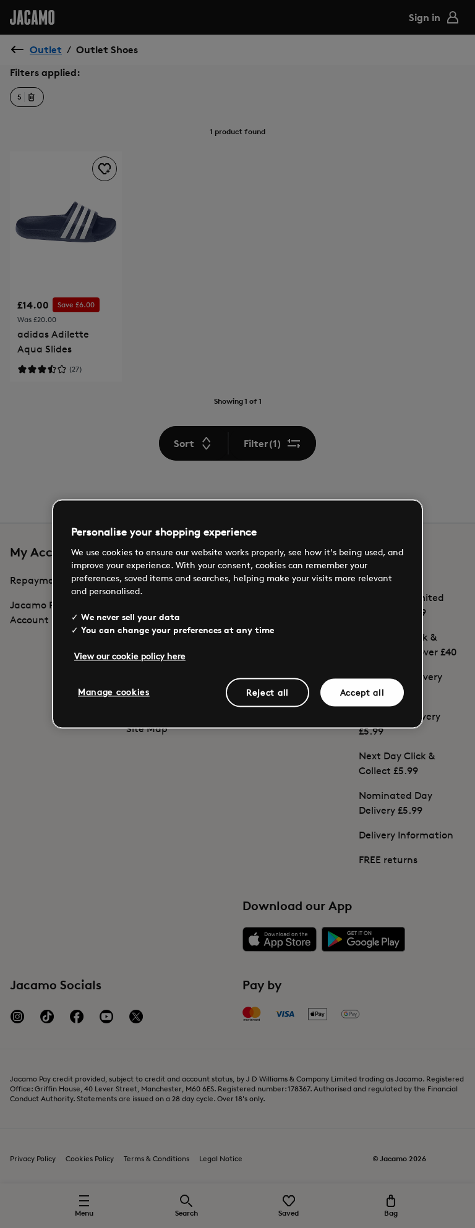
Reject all (267, 692)
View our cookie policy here (130, 655)
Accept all (362, 692)
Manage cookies (114, 691)
